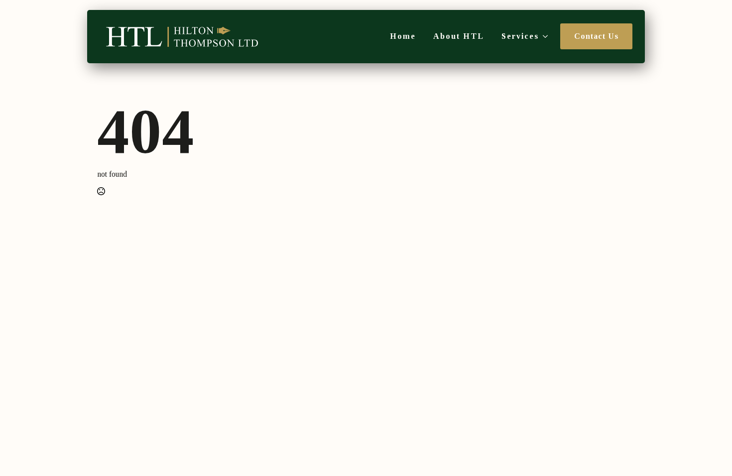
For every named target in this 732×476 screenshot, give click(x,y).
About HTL (458, 36)
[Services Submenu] (543, 36)
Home (403, 36)
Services (520, 36)
